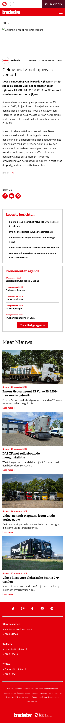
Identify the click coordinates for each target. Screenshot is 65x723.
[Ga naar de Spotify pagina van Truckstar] (52, 608)
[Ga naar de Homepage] (11, 12)
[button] (53, 4)
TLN (11, 173)
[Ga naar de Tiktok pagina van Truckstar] (13, 608)
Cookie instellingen (39, 697)
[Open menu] (61, 12)
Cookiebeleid (53, 697)
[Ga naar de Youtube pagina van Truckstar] (42, 608)
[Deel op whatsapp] (18, 196)
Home (7, 23)
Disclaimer (10, 697)
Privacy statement (23, 697)
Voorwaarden (32, 701)
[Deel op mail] (11, 196)
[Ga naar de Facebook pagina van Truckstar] (32, 608)
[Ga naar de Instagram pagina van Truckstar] (23, 608)
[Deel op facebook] (5, 196)
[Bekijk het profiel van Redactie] (11, 60)
